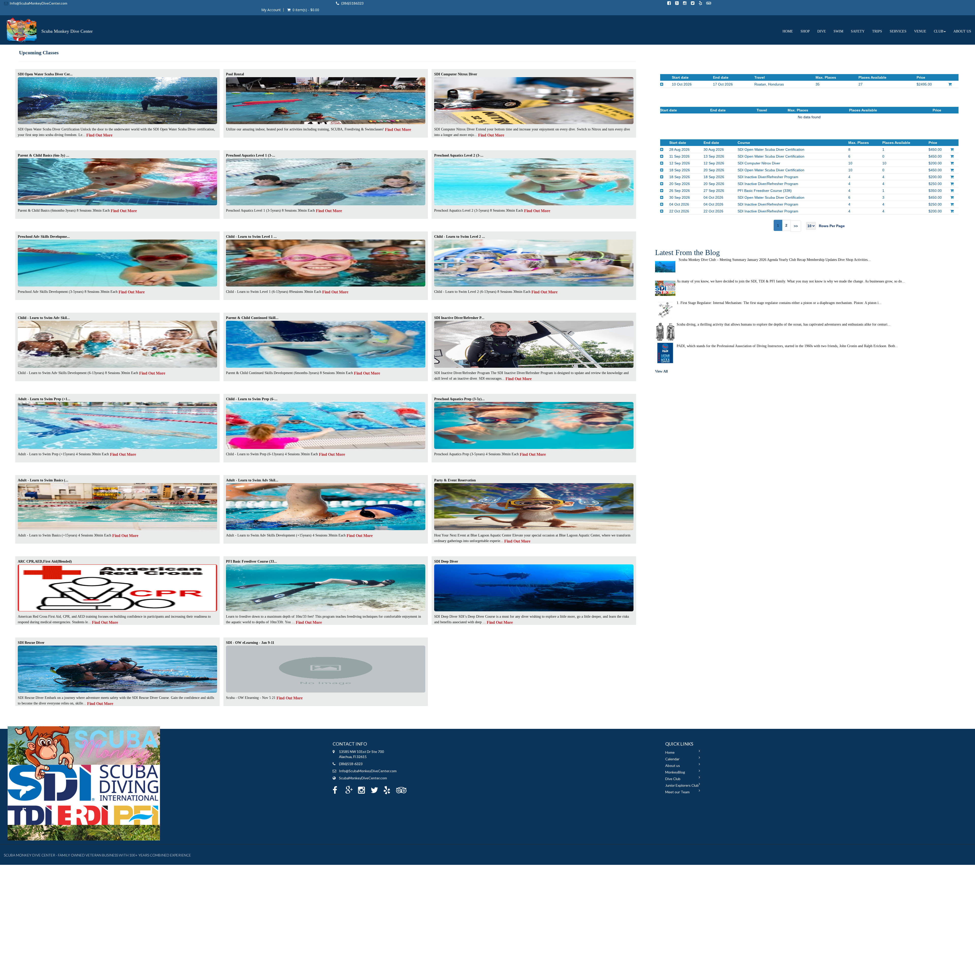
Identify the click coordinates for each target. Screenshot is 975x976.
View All (661, 371)
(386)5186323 (352, 3)
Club (938, 31)
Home (788, 31)
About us (962, 31)
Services (898, 31)
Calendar (672, 759)
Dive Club (672, 779)
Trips (877, 31)
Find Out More (99, 135)
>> (796, 226)
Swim (838, 31)
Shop (805, 31)
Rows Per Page (830, 226)
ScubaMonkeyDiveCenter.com (363, 778)
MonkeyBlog (675, 772)
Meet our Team (677, 792)
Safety (858, 31)
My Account (271, 10)
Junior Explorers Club (682, 785)
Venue (920, 31)
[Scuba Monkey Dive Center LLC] (48, 21)
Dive (821, 31)
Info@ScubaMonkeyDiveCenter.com (38, 3)
